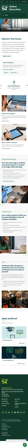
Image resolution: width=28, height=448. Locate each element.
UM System (4, 423)
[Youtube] (15, 412)
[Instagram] (6, 412)
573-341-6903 (9, 69)
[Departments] (13, 1)
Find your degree (5, 120)
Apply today (6, 56)
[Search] (19, 1)
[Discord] (18, 412)
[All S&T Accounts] (24, 412)
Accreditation (5, 401)
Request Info (14, 72)
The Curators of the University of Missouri (13, 420)
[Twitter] (12, 412)
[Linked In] (9, 412)
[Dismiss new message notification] (26, 439)
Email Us (6, 72)
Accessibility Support (6, 435)
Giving (16, 401)
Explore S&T (24, 1)
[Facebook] (3, 412)
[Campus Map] (10, 1)
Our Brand (4, 405)
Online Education (15, 8)
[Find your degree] (14, 103)
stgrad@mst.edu (5, 396)
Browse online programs (8, 181)
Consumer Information (6, 426)
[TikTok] (21, 412)
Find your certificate (6, 148)
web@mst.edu (4, 433)
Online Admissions (14, 335)
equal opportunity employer (14, 419)
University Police (5, 403)
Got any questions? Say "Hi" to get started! (16, 440)
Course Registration (14, 356)
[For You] (16, 1)
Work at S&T (4, 399)
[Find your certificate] (14, 132)
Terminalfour (4, 428)
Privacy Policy (4, 425)
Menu (6, 15)
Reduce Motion (5, 429)
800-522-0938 (5, 432)
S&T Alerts (17, 399)
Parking (16, 406)
